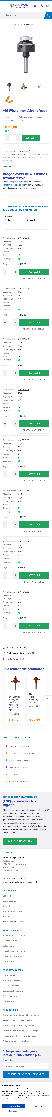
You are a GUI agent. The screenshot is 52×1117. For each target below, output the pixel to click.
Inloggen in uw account (14, 936)
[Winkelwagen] (47, 6)
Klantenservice (10, 941)
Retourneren (9, 946)
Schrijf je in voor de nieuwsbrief (26, 1074)
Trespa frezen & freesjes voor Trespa (21, 1031)
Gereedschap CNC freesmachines (19, 1020)
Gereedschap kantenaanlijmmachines (21, 1015)
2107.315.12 (23, 238)
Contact (7, 896)
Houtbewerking (10, 975)
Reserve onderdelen (34, 278)
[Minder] (7, 138)
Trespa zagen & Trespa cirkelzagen (19, 1036)
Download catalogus (12, 956)
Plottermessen (10, 996)
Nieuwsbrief (8, 962)
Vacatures (8, 917)
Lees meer (7, 166)
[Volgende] (46, 698)
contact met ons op (12, 185)
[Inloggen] (42, 5)
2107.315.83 (23, 592)
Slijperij (6, 906)
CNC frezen (8, 1001)
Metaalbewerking (11, 986)
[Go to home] (19, 6)
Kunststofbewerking (12, 981)
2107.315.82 (23, 541)
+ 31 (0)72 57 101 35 (16, 879)
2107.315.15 (23, 390)
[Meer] (18, 138)
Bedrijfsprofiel (10, 901)
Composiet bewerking (13, 991)
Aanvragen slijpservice (13, 922)
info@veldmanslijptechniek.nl (23, 882)
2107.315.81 (23, 491)
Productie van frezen (13, 911)
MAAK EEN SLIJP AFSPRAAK (19, 841)
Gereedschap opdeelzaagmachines (19, 1026)
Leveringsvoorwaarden (14, 951)
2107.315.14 (23, 339)
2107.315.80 (23, 440)
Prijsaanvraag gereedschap (16, 1041)
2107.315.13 (23, 288)
